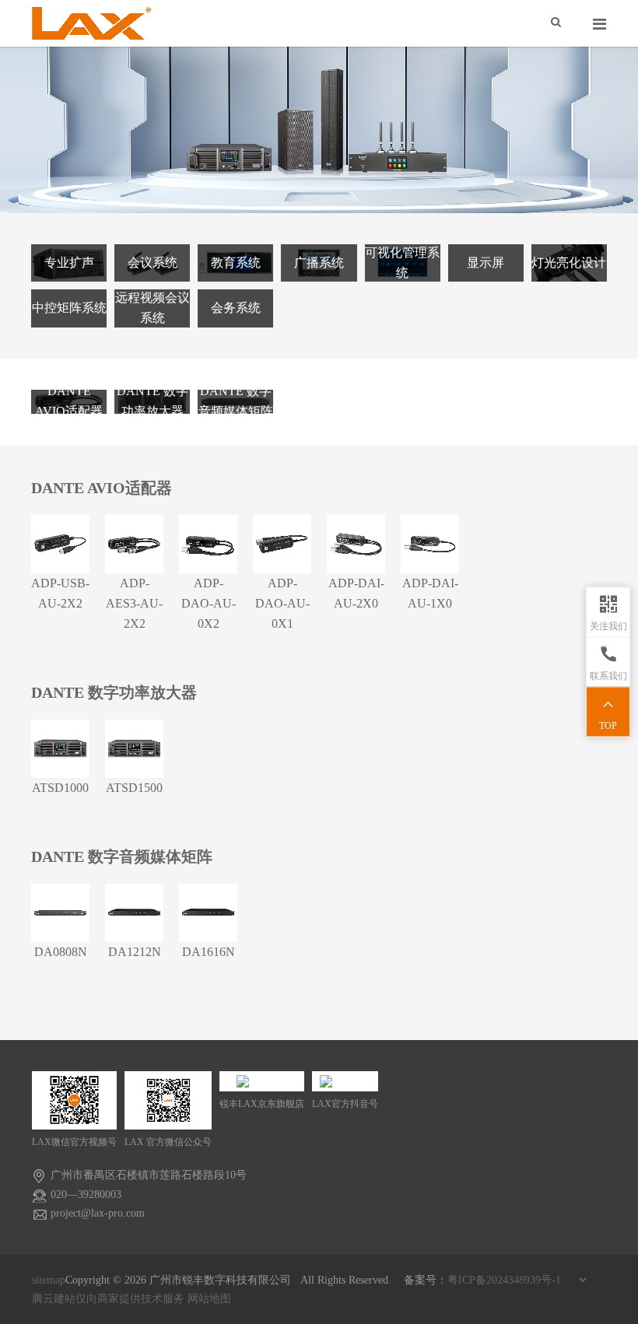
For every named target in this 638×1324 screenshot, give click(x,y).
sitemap (48, 1280)
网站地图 (209, 1299)
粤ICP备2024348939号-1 (504, 1280)
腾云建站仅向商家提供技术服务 (108, 1299)
